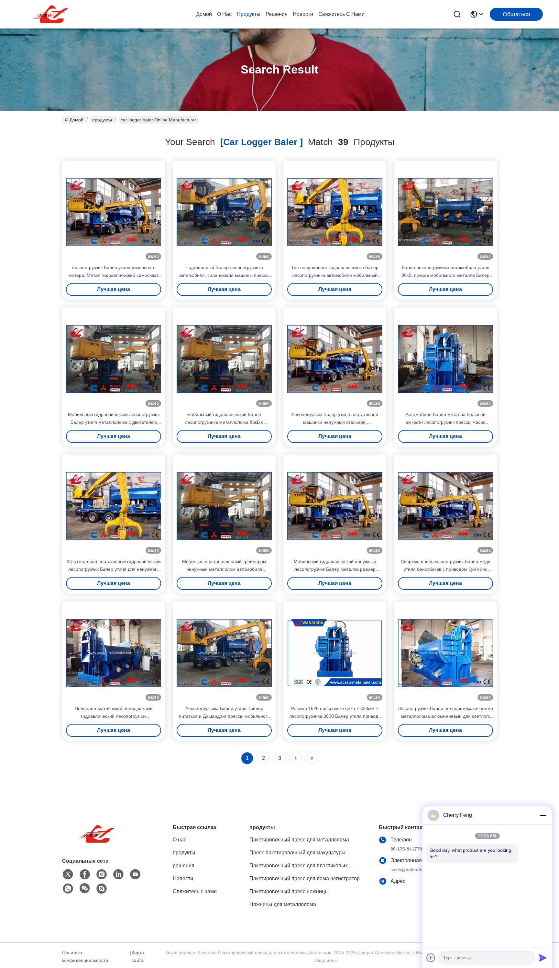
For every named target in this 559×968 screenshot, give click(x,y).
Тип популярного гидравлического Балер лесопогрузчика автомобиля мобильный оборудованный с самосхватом (334, 275)
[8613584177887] (68, 889)
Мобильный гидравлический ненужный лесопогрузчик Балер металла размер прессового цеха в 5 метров (335, 569)
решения (277, 14)
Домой (204, 14)
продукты (248, 14)
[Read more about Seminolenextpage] (295, 758)
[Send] (543, 958)
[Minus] (543, 815)
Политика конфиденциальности (85, 956)
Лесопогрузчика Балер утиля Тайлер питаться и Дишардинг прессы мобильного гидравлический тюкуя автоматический (224, 716)
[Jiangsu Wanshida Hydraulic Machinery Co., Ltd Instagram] (101, 874)
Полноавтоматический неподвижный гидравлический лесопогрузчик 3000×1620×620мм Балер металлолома (113, 716)
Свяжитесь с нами (341, 14)
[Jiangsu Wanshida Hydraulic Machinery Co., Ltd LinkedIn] (118, 874)
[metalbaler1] (101, 889)
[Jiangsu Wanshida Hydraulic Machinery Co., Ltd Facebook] (85, 874)
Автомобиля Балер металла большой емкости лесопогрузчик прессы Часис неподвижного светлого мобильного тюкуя (445, 422)
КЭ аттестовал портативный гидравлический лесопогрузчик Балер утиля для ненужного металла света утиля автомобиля (114, 569)
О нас (224, 14)
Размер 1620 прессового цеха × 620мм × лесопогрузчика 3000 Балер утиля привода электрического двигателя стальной (335, 716)
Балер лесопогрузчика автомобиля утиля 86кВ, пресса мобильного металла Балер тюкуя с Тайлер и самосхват (445, 275)
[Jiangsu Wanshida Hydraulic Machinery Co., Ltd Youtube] (135, 874)
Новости (303, 14)
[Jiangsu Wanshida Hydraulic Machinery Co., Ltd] (51, 14)
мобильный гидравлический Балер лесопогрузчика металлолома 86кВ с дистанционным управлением (224, 422)
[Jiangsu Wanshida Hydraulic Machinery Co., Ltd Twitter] (68, 874)
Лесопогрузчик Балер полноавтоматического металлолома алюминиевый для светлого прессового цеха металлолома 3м (445, 716)
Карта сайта (138, 956)
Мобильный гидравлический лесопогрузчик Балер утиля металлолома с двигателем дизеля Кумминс (113, 422)
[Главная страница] (97, 842)
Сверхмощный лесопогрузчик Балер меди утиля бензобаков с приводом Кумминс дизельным (445, 569)
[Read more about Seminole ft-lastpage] (312, 758)
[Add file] (430, 958)
